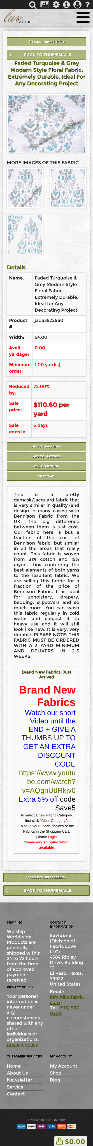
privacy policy (22, 1045)
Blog (55, 1080)
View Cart (46, 476)
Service (15, 1087)
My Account (63, 1066)
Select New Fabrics (48, 42)
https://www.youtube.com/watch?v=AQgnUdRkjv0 (47, 781)
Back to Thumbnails (47, 54)
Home (14, 1066)
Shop (56, 1073)
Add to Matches (46, 456)
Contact (16, 1094)
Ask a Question (46, 466)
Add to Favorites (46, 446)
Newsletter (19, 1080)
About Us (17, 1073)
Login (52, 837)
